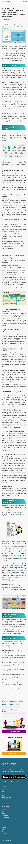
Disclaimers (4, 833)
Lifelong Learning (11, 704)
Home (3, 24)
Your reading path (6, 801)
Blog (3, 791)
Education (21, 701)
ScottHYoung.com (16, 558)
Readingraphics (6, 19)
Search (3, 809)
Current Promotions (6, 797)
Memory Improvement (6, 706)
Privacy (3, 831)
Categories (4, 711)
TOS (3, 829)
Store (3, 793)
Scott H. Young (5, 709)
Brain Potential (5, 701)
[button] (26, 1)
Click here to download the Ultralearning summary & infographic (14, 842)
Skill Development (14, 709)
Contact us (4, 813)
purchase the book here (17, 557)
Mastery (18, 704)
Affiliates (4, 827)
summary (15, 565)
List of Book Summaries (7, 799)
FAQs (3, 811)
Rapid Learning (16, 706)
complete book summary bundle (12, 512)
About (3, 825)
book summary (18, 570)
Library (3, 789)
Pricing (3, 795)
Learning (4, 704)
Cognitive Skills (13, 701)
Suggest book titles (6, 815)
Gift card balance (5, 817)
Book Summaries (8, 24)
